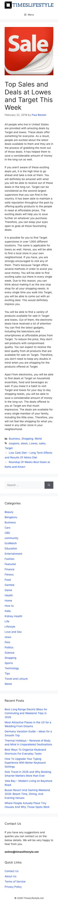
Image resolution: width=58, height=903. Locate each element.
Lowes (33, 443)
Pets (7, 642)
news (8, 637)
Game (8, 590)
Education (11, 548)
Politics (9, 647)
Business (14, 438)
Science (9, 652)
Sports (9, 663)
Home (8, 600)
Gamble (9, 584)
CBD (7, 532)
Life (7, 621)
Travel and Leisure (16, 678)
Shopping (27, 438)
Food (8, 579)
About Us (10, 876)
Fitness (9, 574)
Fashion (9, 558)
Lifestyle (10, 626)
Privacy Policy (13, 886)
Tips (7, 673)
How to (9, 605)
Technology (12, 668)
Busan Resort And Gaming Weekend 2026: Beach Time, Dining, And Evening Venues (27, 794)
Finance (9, 569)
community (11, 538)
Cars (7, 527)
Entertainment (13, 553)
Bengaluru (11, 517)
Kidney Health (13, 616)
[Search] (49, 485)
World (38, 438)
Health (9, 595)
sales (42, 443)
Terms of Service (15, 881)
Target (9, 448)
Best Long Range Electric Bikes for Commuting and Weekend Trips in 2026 (26, 713)
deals (24, 443)
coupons (14, 443)
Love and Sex (13, 631)
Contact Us (12, 871)
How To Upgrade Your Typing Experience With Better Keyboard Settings (25, 762)
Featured (10, 564)
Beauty (9, 512)
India (8, 611)
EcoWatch (11, 543)
